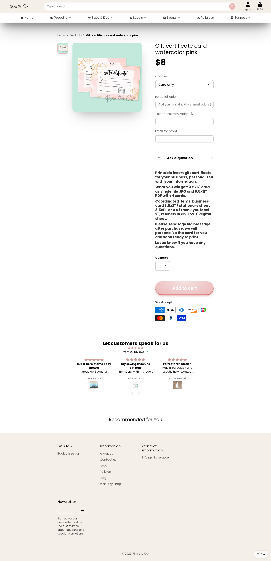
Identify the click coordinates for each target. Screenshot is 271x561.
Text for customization (172, 114)
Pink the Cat (141, 554)
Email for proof (166, 131)
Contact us (108, 460)
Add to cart (184, 288)
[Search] (232, 6)
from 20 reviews (133, 352)
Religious (207, 18)
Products (76, 35)
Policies (105, 472)
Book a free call (68, 454)
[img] (135, 348)
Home (29, 18)
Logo (19, 6)
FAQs (103, 466)
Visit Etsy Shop (110, 484)
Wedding (61, 18)
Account (248, 6)
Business (241, 18)
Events (172, 18)
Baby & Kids (100, 18)
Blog (103, 478)
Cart (260, 6)
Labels (138, 18)
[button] (133, 393)
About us (106, 454)
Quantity (161, 258)
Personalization (166, 97)
